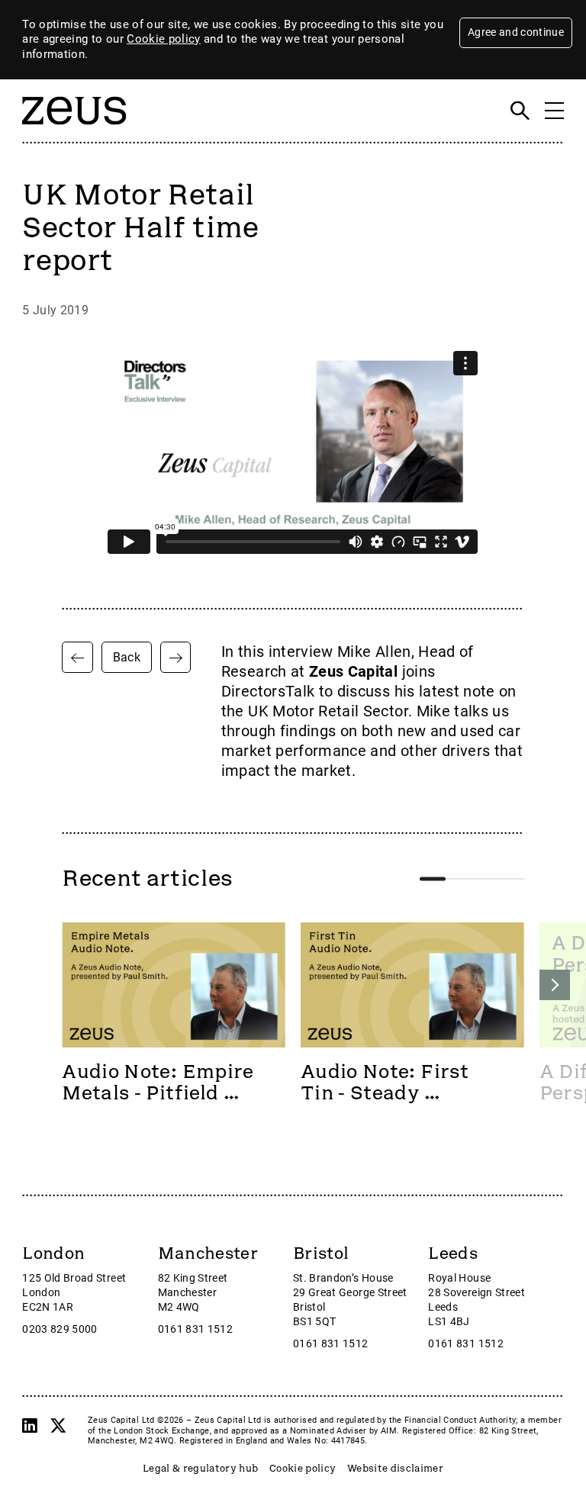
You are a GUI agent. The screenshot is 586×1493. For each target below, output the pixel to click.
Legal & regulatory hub (201, 1468)
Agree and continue (516, 32)
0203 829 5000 (60, 1329)
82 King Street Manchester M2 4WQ (193, 1293)
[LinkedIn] (29, 1425)
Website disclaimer (395, 1468)
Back (126, 657)
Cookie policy (164, 39)
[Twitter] (58, 1425)
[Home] (74, 133)
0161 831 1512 (195, 1329)
